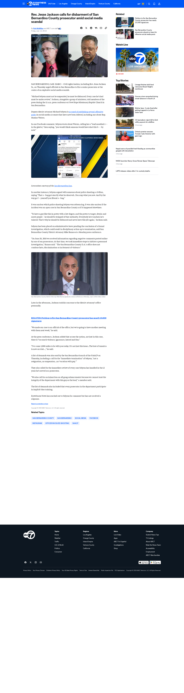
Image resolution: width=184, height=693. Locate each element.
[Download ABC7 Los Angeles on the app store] (144, 562)
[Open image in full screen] (104, 137)
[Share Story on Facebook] (81, 28)
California (116, 4)
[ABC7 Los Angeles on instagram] (36, 562)
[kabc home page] (29, 535)
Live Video (117, 535)
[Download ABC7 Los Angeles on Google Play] (155, 562)
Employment (150, 552)
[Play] (137, 60)
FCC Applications (120, 570)
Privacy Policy (27, 570)
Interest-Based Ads (93, 570)
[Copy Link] (106, 28)
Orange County (76, 4)
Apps (115, 538)
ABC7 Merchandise (153, 555)
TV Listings (149, 538)
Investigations (119, 545)
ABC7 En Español (120, 541)
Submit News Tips (152, 535)
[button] (23, 3)
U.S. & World (59, 545)
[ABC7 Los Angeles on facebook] (25, 562)
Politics (57, 548)
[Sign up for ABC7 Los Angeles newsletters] (41, 562)
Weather (57, 538)
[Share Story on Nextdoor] (96, 28)
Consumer (58, 552)
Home (57, 535)
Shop (116, 548)
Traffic (57, 541)
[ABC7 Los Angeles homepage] (36, 3)
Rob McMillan (38, 28)
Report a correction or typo (39, 404)
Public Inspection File (107, 570)
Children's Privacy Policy (53, 570)
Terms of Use (83, 570)
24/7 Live (51, 4)
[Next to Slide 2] (104, 156)
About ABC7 (150, 541)
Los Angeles (63, 4)
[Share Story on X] (86, 28)
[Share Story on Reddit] (91, 28)
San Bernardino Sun (63, 185)
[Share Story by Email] (101, 28)
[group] (69, 175)
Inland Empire (90, 4)
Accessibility (150, 548)
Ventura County (104, 4)
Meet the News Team (153, 545)
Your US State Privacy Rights (70, 570)
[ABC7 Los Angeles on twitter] (30, 562)
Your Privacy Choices (39, 570)
